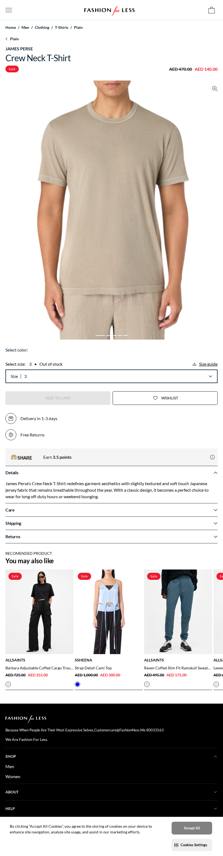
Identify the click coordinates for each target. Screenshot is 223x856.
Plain (78, 27)
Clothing (42, 27)
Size (14, 376)
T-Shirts (61, 27)
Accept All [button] (192, 828)
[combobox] (118, 376)
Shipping (13, 523)
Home (10, 27)
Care (9, 509)
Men (9, 766)
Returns (12, 536)
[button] (192, 845)
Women (12, 776)
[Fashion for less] (109, 10)
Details (11, 472)
